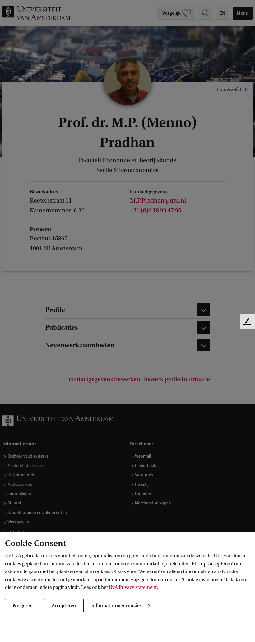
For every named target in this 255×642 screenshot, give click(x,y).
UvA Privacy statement (133, 587)
